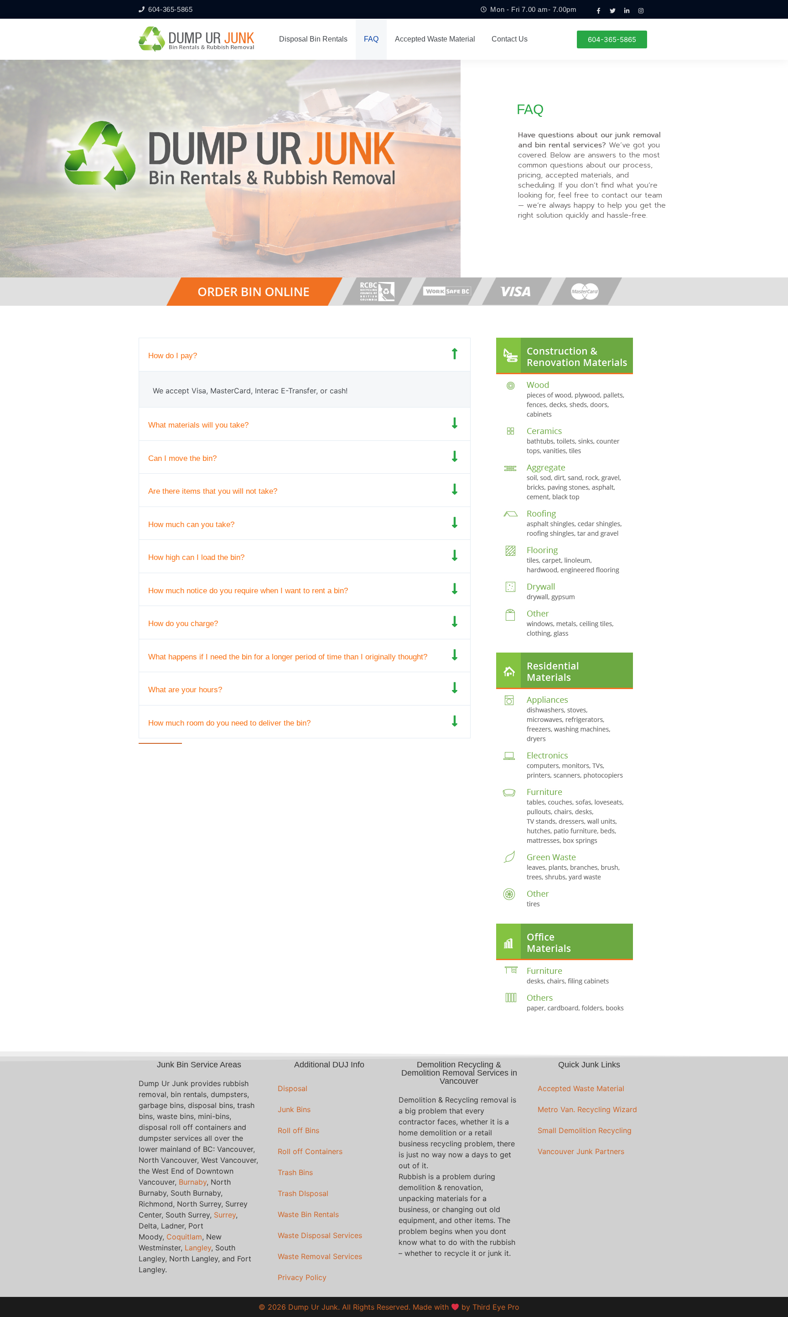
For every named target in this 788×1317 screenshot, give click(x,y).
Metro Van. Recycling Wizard (587, 1109)
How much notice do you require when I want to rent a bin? (248, 590)
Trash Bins (295, 1172)
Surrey (225, 1214)
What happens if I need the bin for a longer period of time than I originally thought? (287, 657)
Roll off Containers (310, 1151)
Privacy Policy (302, 1277)
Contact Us (510, 39)
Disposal (292, 1088)
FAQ (371, 39)
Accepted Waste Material (435, 39)
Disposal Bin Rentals (313, 39)
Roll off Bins (298, 1130)
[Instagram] (641, 10)
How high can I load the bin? (196, 557)
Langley (198, 1247)
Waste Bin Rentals (308, 1214)
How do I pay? (172, 355)
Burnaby (193, 1181)
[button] (304, 354)
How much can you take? (191, 524)
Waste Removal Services (320, 1256)
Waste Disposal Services (320, 1235)
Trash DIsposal (303, 1193)
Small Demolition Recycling (585, 1130)
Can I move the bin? (182, 458)
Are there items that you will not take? (212, 491)
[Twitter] (613, 10)
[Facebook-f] (599, 10)
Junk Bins (294, 1109)
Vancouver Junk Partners (581, 1151)
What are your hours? (185, 689)
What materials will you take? (198, 425)
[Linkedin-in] (627, 10)
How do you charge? (183, 623)
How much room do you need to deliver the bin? (229, 723)
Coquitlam (184, 1236)
